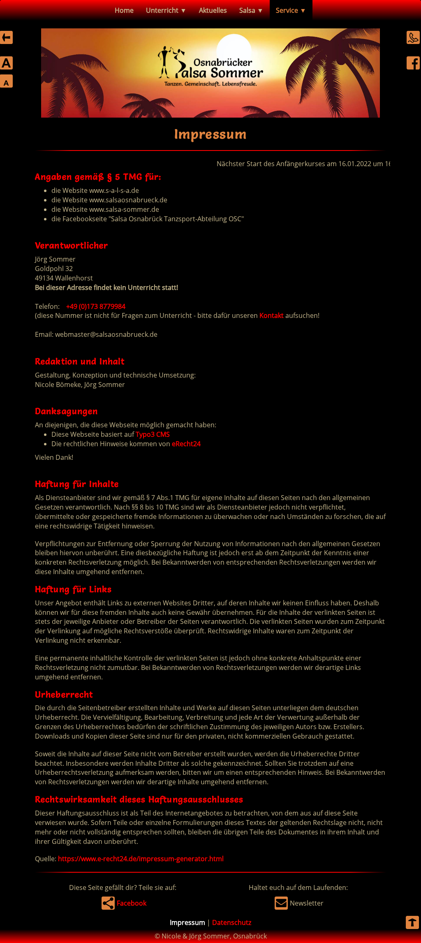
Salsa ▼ (251, 10)
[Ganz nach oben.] (412, 924)
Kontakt (271, 315)
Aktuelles (213, 10)
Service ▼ (291, 10)
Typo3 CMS (153, 434)
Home (124, 10)
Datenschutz (231, 922)
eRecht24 (186, 443)
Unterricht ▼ (166, 10)
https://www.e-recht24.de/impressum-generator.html (141, 858)
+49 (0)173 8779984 (95, 306)
